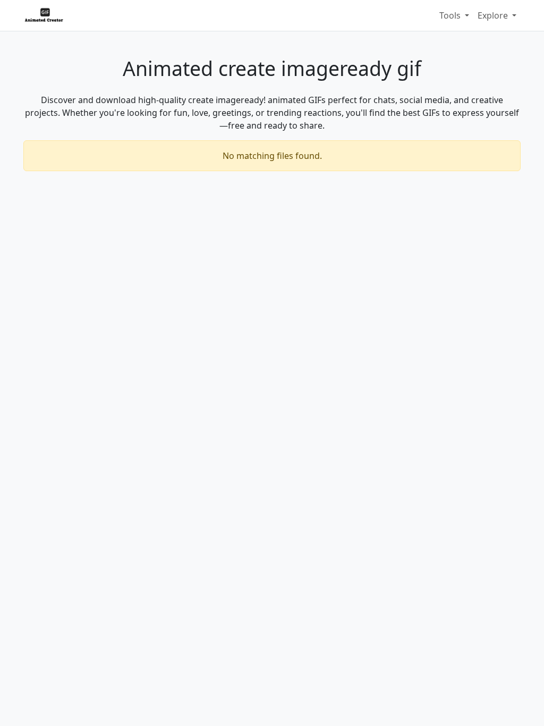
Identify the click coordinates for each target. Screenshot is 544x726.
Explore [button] (494, 15)
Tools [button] (451, 15)
